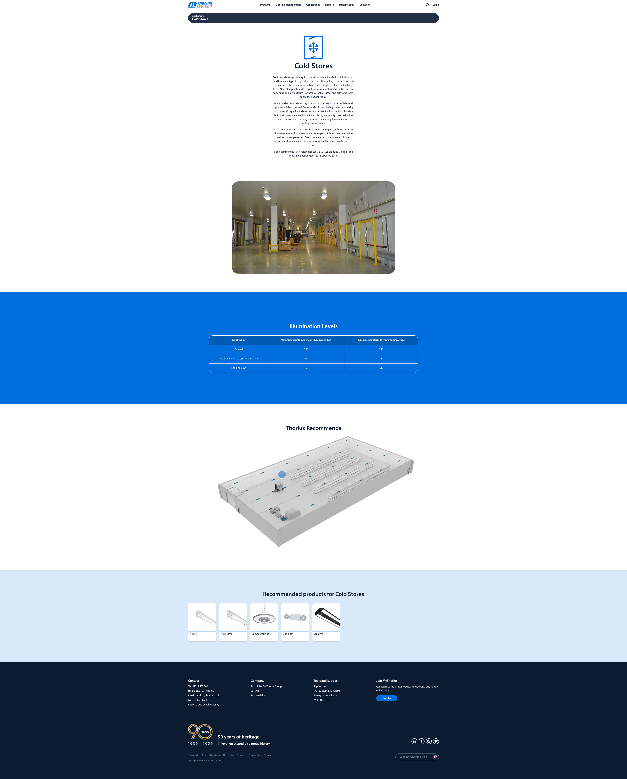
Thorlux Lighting (215, 761)
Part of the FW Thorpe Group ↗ (267, 686)
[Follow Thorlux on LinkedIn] (414, 741)
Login (436, 5)
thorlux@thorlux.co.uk (208, 695)
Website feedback (197, 700)
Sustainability (258, 695)
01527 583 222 (206, 691)
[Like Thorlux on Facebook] (421, 741)
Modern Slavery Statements (234, 755)
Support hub (320, 686)
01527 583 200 (200, 686)
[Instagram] (428, 741)
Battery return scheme (325, 695)
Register (387, 698)
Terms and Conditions (211, 755)
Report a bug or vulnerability (203, 705)
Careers (255, 691)
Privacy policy (194, 755)
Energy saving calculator (327, 691)
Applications (198, 16)
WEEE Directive (322, 700)
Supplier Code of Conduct (260, 755)
